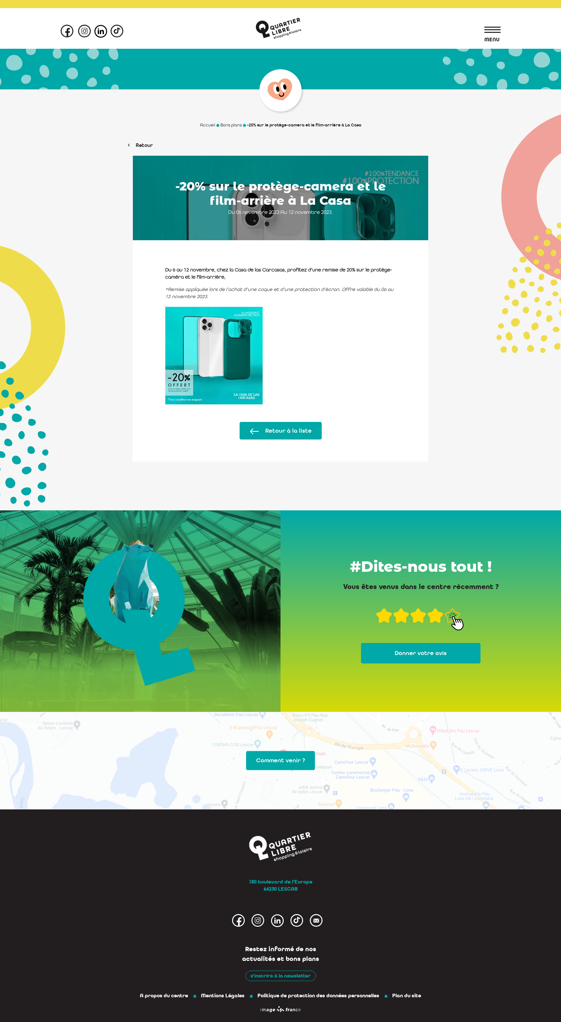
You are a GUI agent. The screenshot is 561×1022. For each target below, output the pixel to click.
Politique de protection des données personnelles (318, 995)
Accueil (207, 125)
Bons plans (231, 125)
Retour (144, 145)
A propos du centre (164, 995)
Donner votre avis (421, 653)
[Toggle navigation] (489, 31)
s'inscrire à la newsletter (281, 976)
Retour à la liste (288, 430)
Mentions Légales (222, 995)
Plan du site (406, 995)
